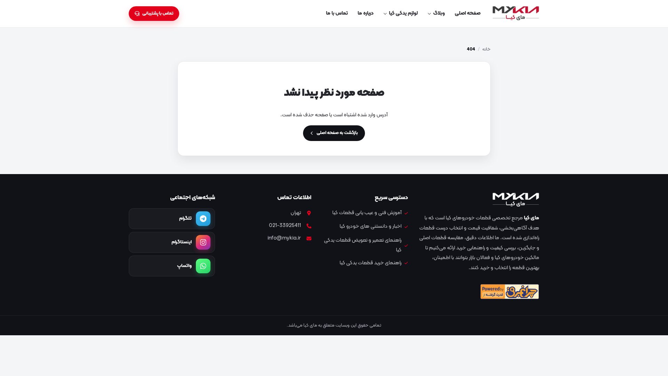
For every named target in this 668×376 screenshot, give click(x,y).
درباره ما (366, 13)
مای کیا (531, 218)
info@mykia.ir (284, 238)
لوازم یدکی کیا (403, 13)
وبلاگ (439, 13)
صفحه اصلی (467, 13)
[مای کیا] (515, 14)
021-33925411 (285, 226)
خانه (486, 49)
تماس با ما (337, 13)
